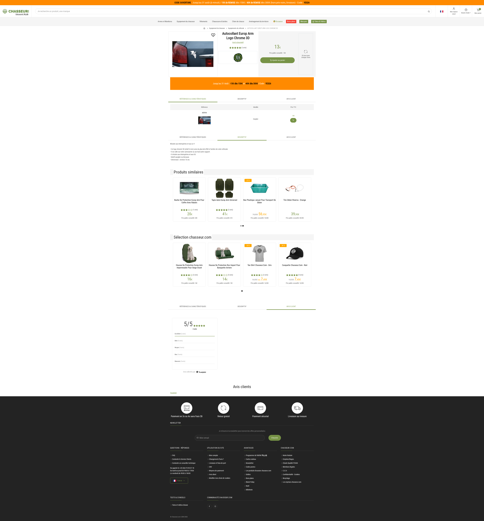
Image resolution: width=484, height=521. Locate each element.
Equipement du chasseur (186, 21)
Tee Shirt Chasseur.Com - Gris (259, 265)
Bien (179, 341)
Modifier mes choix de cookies (219, 478)
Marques (303, 21)
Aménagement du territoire (258, 21)
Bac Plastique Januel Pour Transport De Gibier (259, 201)
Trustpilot (173, 393)
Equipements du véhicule (236, 28)
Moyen (179, 347)
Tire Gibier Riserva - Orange (294, 200)
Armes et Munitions (165, 21)
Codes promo (250, 467)
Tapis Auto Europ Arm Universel (224, 200)
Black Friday (250, 482)
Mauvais (180, 361)
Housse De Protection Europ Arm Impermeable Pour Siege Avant (189, 266)
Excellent (180, 334)
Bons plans (291, 21)
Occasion (279, 21)
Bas (178, 354)
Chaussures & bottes (219, 21)
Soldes (248, 474)
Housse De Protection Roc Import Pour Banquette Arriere (224, 266)
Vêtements (203, 21)
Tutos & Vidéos (320, 21)
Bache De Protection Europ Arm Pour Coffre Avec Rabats (189, 201)
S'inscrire (274, 438)
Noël (247, 486)
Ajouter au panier (278, 60)
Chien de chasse (238, 21)
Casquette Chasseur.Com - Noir (294, 265)
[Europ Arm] (237, 57)
